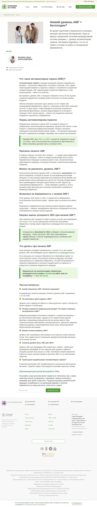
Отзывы (50, 425)
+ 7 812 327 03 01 (88, 1)
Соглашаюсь (77, 503)
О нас (27, 7)
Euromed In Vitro (9, 15)
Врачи (35, 7)
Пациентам (51, 429)
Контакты (28, 425)
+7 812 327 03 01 (77, 432)
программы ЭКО (25, 222)
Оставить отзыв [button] (48, 441)
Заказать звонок (77, 434)
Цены (26, 429)
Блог (17, 15)
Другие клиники (51, 1)
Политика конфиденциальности (48, 495)
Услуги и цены (46, 7)
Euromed (31, 401)
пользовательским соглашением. (35, 504)
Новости (50, 421)
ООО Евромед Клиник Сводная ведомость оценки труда (48, 491)
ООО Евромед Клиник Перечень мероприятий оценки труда (48, 493)
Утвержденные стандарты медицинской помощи (48, 484)
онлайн (48, 273)
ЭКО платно (28, 421)
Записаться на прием (85, 7)
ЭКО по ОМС (60, 7)
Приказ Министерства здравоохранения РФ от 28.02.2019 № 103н (48, 488)
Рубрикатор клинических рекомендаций (48, 486)
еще (70, 7)
